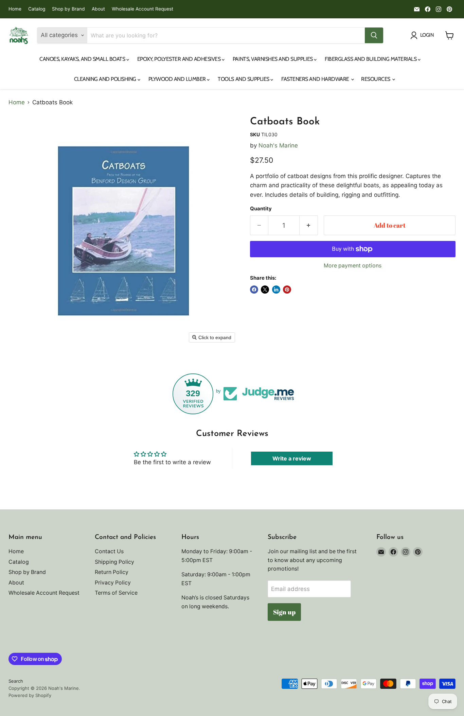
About (98, 9)
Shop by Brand (68, 9)
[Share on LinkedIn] (276, 289)
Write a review (291, 458)
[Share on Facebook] (254, 289)
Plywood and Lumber (177, 79)
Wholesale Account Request (142, 9)
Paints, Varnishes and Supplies (273, 59)
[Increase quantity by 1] (309, 225)
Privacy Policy (113, 582)
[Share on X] (265, 289)
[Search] (374, 35)
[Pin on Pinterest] (287, 289)
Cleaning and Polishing (106, 79)
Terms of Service (116, 593)
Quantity (261, 209)
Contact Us (109, 551)
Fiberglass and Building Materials (371, 59)
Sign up (284, 612)
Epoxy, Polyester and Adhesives (179, 59)
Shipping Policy (114, 562)
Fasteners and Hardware (315, 79)
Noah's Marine (278, 145)
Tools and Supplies (244, 79)
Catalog (36, 9)
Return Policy (111, 572)
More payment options (352, 266)
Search (15, 681)
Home (14, 9)
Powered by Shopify (29, 695)
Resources (376, 79)
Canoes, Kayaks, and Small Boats (82, 59)
